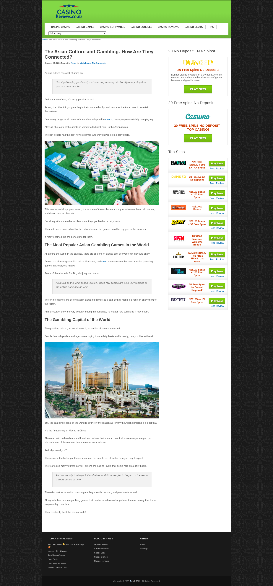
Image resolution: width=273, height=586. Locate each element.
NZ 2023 (136, 581)
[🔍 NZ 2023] (67, 19)
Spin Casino (53, 559)
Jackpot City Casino (57, 551)
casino (108, 119)
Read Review (217, 168)
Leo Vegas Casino (56, 555)
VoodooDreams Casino (58, 567)
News (73, 63)
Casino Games (101, 557)
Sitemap (143, 548)
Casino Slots (99, 553)
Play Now (198, 89)
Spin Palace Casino (57, 563)
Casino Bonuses (101, 548)
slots (104, 261)
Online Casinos (101, 544)
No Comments (99, 63)
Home (44, 40)
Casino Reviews (101, 561)
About (142, 544)
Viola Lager (85, 63)
